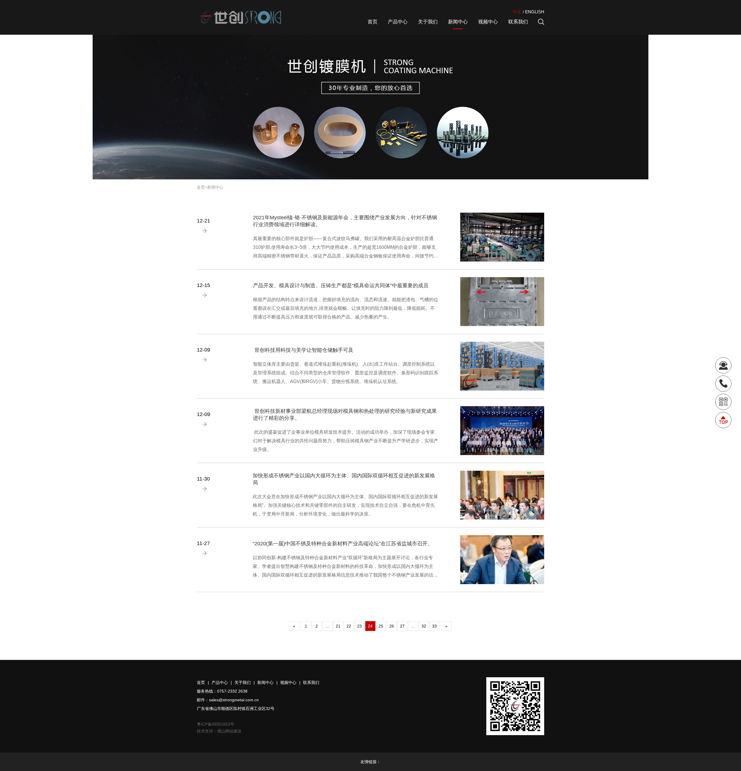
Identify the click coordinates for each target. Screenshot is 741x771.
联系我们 (518, 22)
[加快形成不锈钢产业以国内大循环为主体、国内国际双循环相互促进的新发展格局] (502, 495)
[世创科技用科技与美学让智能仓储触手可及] (502, 366)
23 (359, 626)
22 (348, 626)
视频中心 (488, 22)
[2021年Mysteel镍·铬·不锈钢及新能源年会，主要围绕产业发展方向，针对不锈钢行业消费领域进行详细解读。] (502, 237)
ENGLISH (534, 11)
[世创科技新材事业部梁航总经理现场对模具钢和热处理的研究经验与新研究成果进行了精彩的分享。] (502, 430)
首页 (372, 22)
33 (434, 626)
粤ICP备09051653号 (215, 724)
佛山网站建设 (229, 731)
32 (423, 626)
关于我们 (428, 22)
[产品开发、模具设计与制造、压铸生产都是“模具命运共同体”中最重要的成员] (502, 301)
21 (338, 626)
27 (402, 626)
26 (391, 626)
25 (381, 626)
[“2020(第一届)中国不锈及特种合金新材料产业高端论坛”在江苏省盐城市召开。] (502, 559)
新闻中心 (458, 22)
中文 (517, 11)
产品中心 (398, 22)
